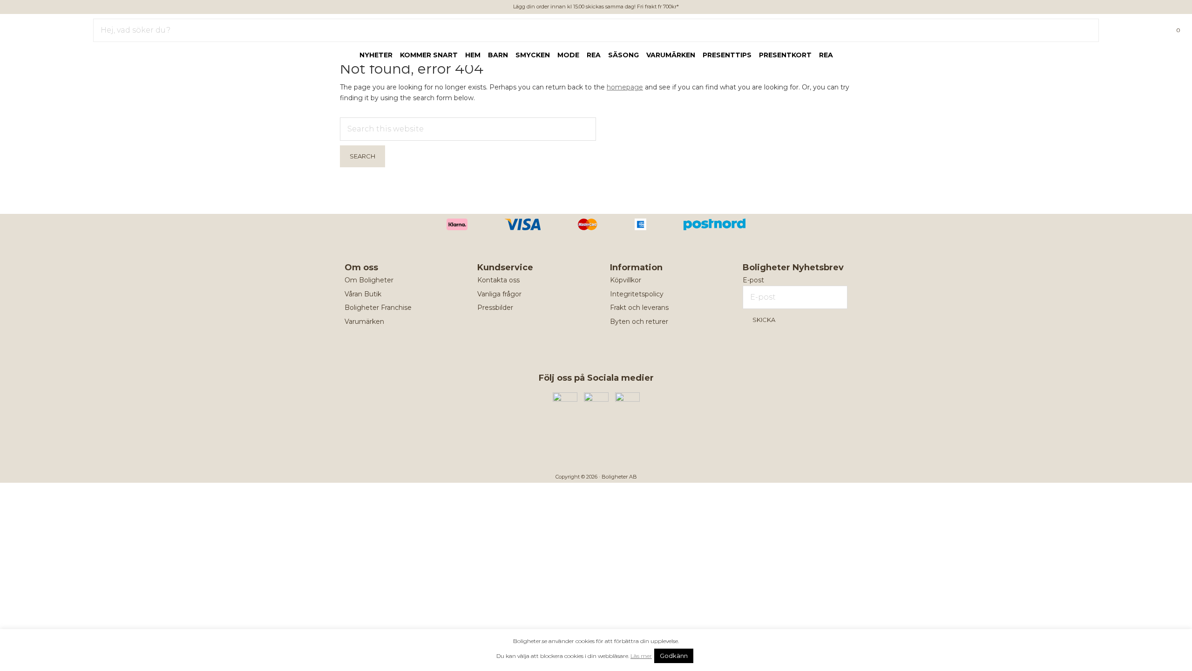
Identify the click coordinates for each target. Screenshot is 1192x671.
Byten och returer (639, 321)
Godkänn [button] (674, 655)
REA (826, 55)
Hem (473, 55)
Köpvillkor (625, 280)
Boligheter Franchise (378, 307)
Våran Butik (363, 294)
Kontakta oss (498, 280)
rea (594, 55)
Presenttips (727, 55)
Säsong (623, 55)
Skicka (763, 319)
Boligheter (35, 28)
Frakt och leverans (639, 307)
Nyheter (376, 55)
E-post (753, 280)
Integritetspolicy (637, 294)
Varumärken (670, 55)
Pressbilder (495, 307)
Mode (568, 55)
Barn (498, 55)
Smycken (532, 55)
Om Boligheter (369, 280)
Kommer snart (429, 55)
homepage (625, 87)
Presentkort (785, 55)
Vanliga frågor (499, 294)
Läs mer (641, 655)
